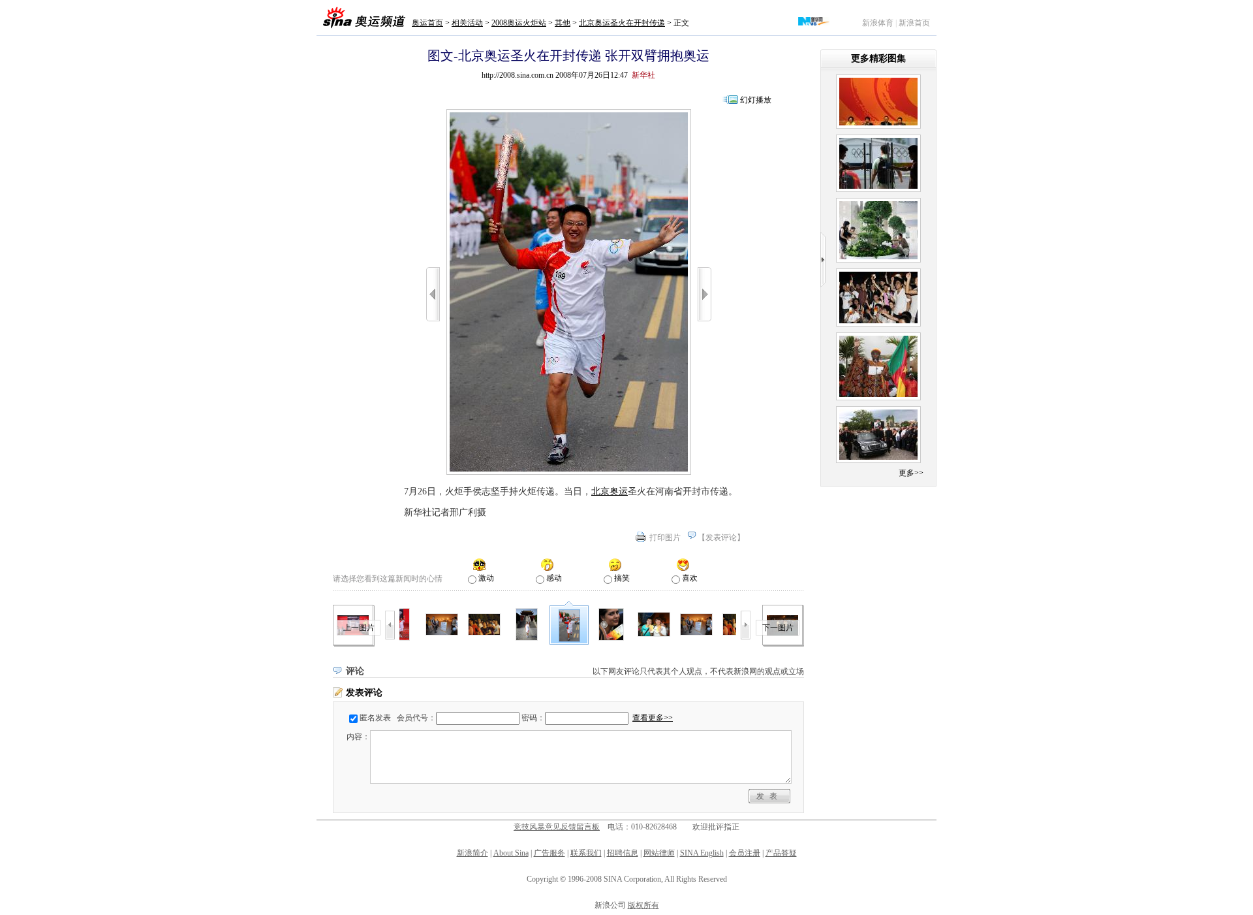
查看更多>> (652, 717)
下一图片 (778, 627)
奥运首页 (427, 22)
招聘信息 (622, 853)
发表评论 (721, 537)
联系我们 (586, 853)
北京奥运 (609, 491)
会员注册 (744, 853)
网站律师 (659, 853)
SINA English (702, 853)
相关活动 (467, 22)
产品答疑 (781, 853)
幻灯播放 (755, 99)
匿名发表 (375, 717)
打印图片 (665, 537)
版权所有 (643, 905)
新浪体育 (877, 22)
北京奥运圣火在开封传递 (622, 22)
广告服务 (549, 853)
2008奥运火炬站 (518, 22)
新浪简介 (472, 853)
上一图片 (359, 627)
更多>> (911, 472)
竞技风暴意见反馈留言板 (557, 826)
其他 (562, 22)
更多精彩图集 (878, 58)
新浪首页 (914, 22)
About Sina (511, 853)
